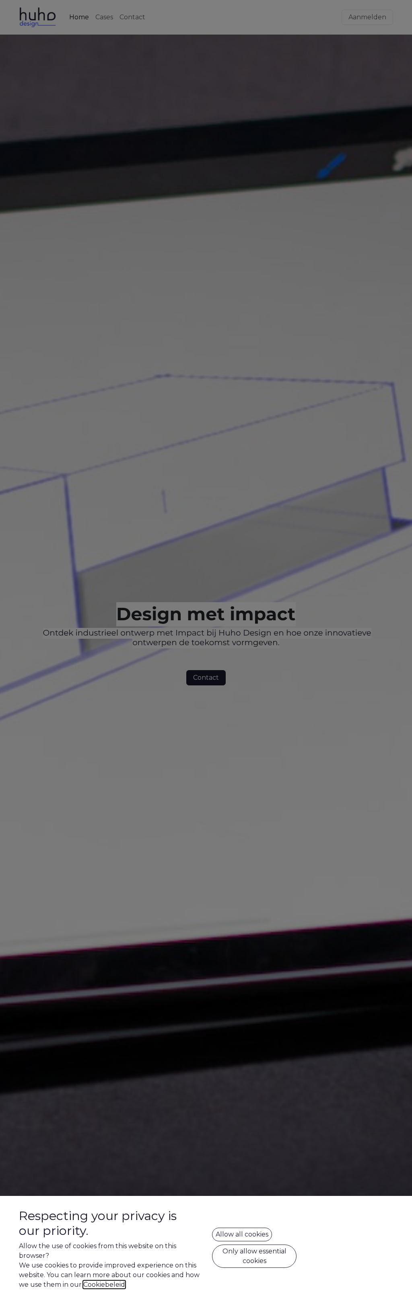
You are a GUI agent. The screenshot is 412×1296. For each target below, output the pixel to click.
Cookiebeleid (104, 1284)
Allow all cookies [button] (242, 1234)
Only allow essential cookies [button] (254, 1256)
